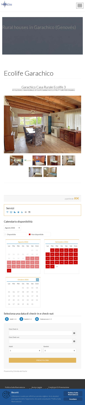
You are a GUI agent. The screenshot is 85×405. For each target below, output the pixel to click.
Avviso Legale (37, 387)
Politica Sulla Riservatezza (15, 387)
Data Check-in (13, 329)
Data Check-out (14, 337)
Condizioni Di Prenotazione (58, 387)
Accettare (73, 399)
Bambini (46, 346)
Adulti (11, 346)
